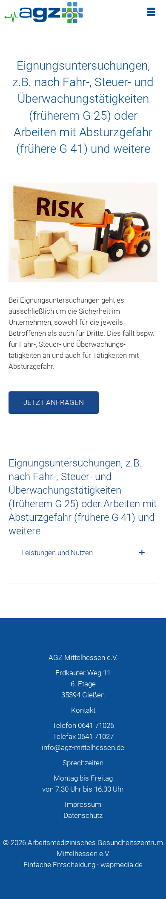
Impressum (83, 804)
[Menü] (151, 12)
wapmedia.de (121, 864)
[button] (83, 553)
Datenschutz (83, 815)
